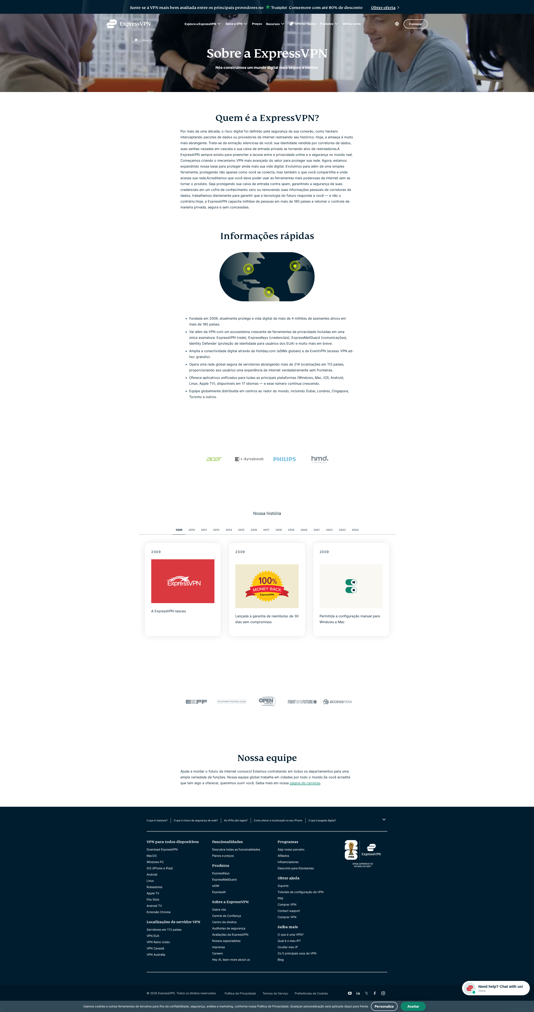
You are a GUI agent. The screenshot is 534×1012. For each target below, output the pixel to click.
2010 (192, 529)
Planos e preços (223, 855)
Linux (150, 880)
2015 (241, 529)
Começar (415, 24)
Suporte (283, 885)
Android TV (154, 905)
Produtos (326, 23)
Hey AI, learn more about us (231, 959)
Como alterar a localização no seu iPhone (278, 820)
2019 (291, 529)
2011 (204, 529)
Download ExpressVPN (162, 849)
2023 (342, 529)
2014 (229, 529)
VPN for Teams (305, 23)
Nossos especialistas (226, 941)
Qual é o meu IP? (289, 941)
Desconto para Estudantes (296, 868)
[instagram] (383, 993)
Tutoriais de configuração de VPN (301, 892)
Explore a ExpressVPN (200, 24)
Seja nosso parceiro (291, 849)
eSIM (215, 885)
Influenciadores (288, 862)
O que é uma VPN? (291, 934)
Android (152, 874)
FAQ (280, 898)
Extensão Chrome (159, 912)
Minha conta (352, 23)
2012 (216, 529)
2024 (355, 529)
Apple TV (153, 893)
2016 (254, 529)
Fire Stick (153, 899)
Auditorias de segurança (228, 928)
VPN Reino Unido (158, 942)
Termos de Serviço (275, 993)
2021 (317, 529)
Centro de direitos (224, 922)
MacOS (152, 855)
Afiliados (283, 855)
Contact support (289, 910)
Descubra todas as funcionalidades (236, 849)
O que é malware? (157, 820)
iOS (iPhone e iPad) (160, 868)
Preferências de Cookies (311, 993)
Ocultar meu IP (288, 947)
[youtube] (350, 993)
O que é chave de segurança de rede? (196, 820)
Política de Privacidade (240, 993)
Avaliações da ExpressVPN (230, 934)
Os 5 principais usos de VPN (297, 953)
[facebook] (375, 993)
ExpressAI (219, 892)
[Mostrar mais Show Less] (383, 819)
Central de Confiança (226, 915)
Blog (281, 959)
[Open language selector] (396, 23)
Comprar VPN (287, 904)
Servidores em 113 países (164, 929)
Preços (257, 23)
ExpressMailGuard (224, 879)
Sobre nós (219, 909)
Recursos (273, 24)
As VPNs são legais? (236, 820)
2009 (179, 529)
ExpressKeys (220, 873)
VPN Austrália (156, 954)
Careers (217, 953)
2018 (279, 529)
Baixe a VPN (234, 23)
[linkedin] (358, 993)
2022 (329, 529)
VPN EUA (153, 936)
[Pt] (136, 40)
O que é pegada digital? (322, 820)
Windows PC (155, 862)
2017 (266, 529)
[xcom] (366, 993)
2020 (304, 529)
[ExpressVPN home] (128, 23)
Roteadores (154, 887)
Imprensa (218, 947)
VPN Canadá (155, 948)
